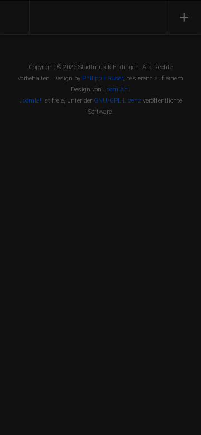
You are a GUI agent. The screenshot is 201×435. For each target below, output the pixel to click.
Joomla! (30, 100)
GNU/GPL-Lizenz (117, 100)
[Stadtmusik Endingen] (82, 16)
